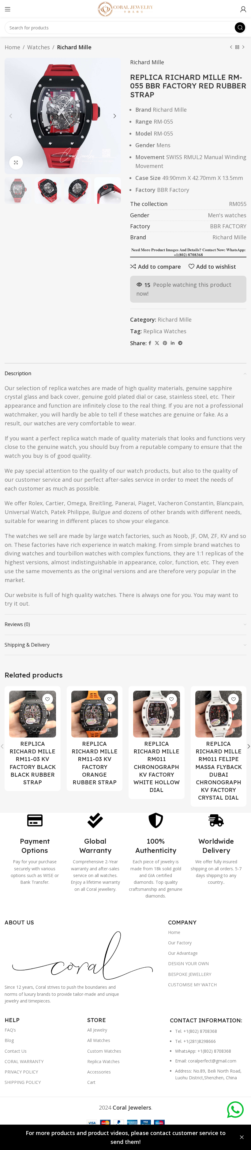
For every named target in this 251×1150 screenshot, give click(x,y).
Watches (38, 47)
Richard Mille (74, 47)
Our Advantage (183, 953)
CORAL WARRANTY (24, 1061)
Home (12, 47)
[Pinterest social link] (165, 343)
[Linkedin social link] (172, 343)
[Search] (240, 27)
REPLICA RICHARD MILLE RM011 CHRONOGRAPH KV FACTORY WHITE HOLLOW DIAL (156, 766)
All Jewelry (97, 1030)
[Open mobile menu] (8, 9)
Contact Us (16, 1051)
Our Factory (180, 943)
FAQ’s (10, 1030)
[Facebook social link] (150, 343)
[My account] (243, 9)
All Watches (98, 1040)
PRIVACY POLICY (21, 1072)
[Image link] (83, 954)
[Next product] (243, 47)
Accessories (99, 1072)
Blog (9, 1040)
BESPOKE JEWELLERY (189, 974)
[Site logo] (125, 8)
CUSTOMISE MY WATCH (192, 985)
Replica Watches (164, 331)
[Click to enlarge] (16, 163)
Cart (91, 1082)
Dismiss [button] (242, 1137)
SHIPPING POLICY (23, 1082)
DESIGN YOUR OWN (188, 963)
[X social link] (157, 343)
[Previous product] (231, 47)
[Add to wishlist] (47, 699)
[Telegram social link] (180, 343)
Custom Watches (104, 1051)
